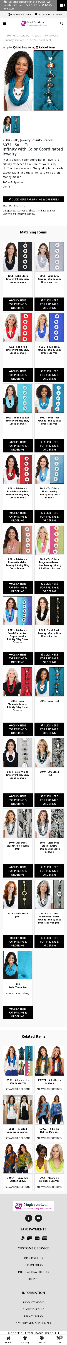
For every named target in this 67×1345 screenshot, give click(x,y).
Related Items (46, 47)
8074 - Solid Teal (49, 701)
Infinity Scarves (47, 210)
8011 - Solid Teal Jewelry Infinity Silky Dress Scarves (49, 420)
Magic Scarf (44, 1333)
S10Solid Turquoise (18, 986)
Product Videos (33, 1302)
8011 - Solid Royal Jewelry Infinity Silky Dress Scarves (49, 349)
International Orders (33, 1272)
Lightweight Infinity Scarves (18, 213)
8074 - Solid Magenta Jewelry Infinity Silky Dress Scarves (17, 705)
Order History (21, 14)
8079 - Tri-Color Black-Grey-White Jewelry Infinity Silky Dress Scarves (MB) (49, 918)
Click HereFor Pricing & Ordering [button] (17, 304)
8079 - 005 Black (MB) (49, 773)
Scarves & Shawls (26, 210)
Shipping (33, 1279)
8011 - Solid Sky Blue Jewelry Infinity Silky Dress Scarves (17, 420)
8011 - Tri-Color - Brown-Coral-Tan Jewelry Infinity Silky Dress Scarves (17, 564)
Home (11, 35)
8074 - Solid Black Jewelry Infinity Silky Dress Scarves (49, 633)
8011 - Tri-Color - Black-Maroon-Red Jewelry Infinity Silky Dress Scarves (17, 493)
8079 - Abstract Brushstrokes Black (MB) (18, 845)
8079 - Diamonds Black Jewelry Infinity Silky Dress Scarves (49, 847)
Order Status (33, 1258)
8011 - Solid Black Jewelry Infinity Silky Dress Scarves (17, 279)
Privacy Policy (33, 1316)
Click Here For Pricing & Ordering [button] (35, 199)
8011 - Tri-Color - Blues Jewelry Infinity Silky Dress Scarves (49, 493)
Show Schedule (33, 1309)
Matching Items (25, 47)
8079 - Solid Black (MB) (18, 915)
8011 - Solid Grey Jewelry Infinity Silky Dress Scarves (49, 279)
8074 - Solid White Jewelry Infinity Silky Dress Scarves (17, 774)
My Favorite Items (49, 14)
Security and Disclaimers (33, 1323)
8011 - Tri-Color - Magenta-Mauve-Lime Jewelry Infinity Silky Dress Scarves (49, 564)
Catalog (24, 35)
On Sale (42, 1342)
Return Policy (33, 1265)
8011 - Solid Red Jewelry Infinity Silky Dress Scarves (17, 349)
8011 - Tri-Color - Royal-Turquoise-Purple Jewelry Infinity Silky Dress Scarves (17, 636)
